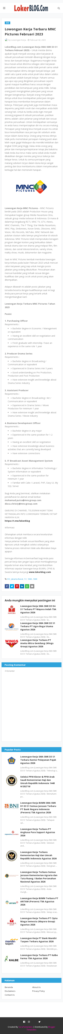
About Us (36, 987)
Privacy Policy (38, 991)
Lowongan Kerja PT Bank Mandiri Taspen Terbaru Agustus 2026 (38, 940)
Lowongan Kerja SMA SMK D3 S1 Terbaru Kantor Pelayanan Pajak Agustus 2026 (38, 759)
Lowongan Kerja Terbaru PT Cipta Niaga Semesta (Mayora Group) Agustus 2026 (38, 921)
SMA (30, 579)
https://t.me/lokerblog (17, 520)
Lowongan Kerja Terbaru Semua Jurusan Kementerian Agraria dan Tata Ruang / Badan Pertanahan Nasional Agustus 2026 (38, 877)
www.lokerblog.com (40, 572)
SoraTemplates (26, 1026)
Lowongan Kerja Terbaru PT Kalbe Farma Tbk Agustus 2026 (39, 957)
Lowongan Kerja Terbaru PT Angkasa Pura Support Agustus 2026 (37, 832)
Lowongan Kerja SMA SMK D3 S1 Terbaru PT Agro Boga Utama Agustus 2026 (37, 626)
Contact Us (10, 994)
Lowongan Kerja (18, 40)
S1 (25, 579)
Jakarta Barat (17, 579)
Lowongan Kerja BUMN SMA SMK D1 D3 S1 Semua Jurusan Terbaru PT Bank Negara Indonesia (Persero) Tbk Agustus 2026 (38, 807)
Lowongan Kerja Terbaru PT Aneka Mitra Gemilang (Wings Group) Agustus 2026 (37, 643)
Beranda (9, 987)
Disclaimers (10, 991)
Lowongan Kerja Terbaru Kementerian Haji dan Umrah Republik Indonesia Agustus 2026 (38, 855)
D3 (8, 579)
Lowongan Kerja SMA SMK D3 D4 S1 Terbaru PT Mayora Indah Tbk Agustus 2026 (38, 609)
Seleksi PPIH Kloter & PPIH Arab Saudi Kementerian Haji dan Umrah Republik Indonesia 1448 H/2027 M (37, 781)
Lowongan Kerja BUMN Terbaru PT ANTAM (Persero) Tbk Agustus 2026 (39, 901)
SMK (35, 579)
